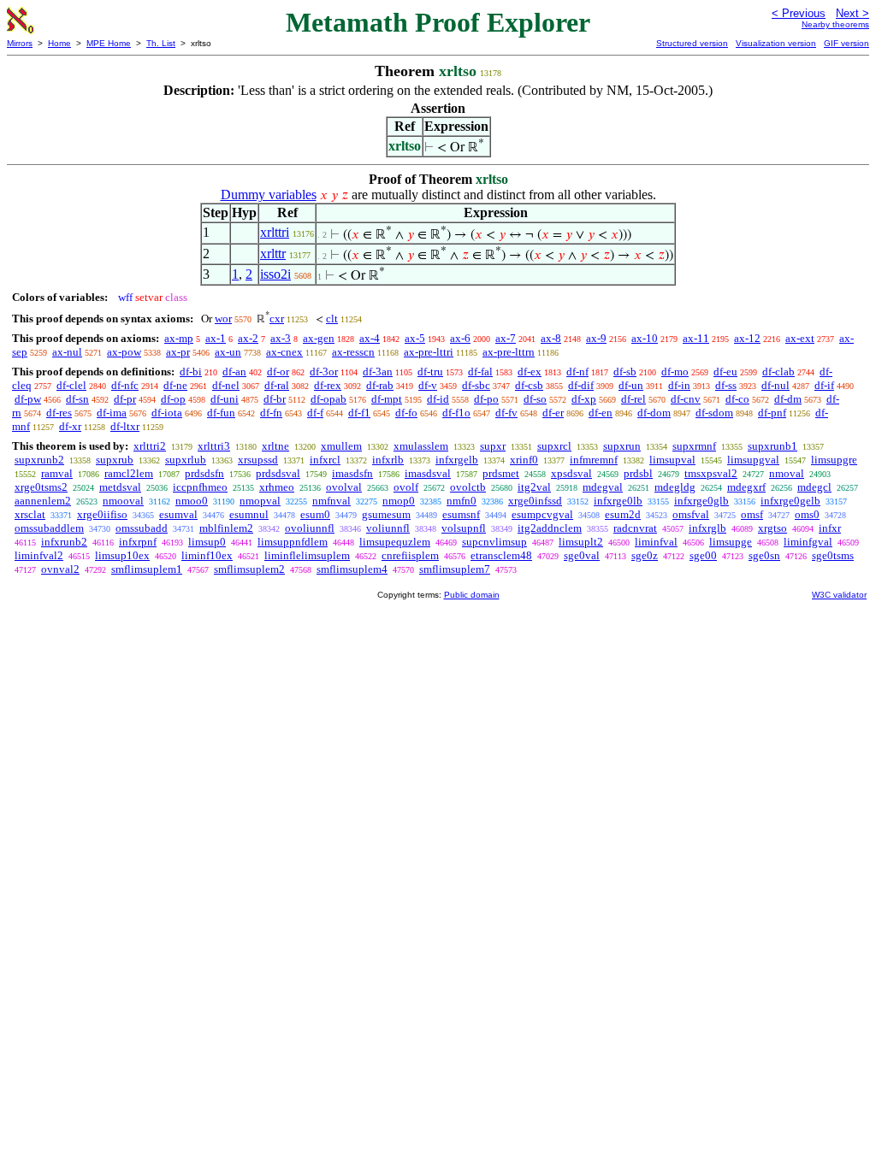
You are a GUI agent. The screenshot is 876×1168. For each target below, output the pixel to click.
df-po (486, 398)
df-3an (378, 371)
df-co (737, 398)
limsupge (730, 541)
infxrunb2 (64, 541)
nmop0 (398, 500)
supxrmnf (694, 445)
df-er (553, 412)
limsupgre (834, 459)
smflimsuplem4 (352, 569)
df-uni (224, 398)
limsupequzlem (394, 541)
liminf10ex (207, 555)
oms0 (807, 514)
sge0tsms (833, 555)
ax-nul (67, 351)
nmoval (786, 473)
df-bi (191, 371)
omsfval (690, 514)
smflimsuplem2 (249, 569)
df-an (234, 371)
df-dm (788, 398)
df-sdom (714, 412)
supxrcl (554, 445)
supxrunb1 (772, 445)
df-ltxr (124, 426)
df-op (173, 398)
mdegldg (674, 487)
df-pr (125, 398)
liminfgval (808, 541)
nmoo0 (191, 500)
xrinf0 (524, 459)
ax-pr (178, 351)
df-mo (675, 371)
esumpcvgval (542, 514)
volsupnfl (463, 528)
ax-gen (318, 338)
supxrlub (185, 459)
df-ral (276, 385)
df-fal (480, 371)
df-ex (530, 371)
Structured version (692, 43)
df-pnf (772, 412)
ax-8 (551, 338)
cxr (276, 318)
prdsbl (638, 473)
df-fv (506, 412)
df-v (427, 385)
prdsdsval (278, 473)
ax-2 (248, 338)
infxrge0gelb (790, 500)
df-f (315, 412)
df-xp (583, 398)
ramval (57, 473)
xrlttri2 (149, 445)
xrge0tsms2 (41, 487)
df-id (438, 398)
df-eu (725, 371)
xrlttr (273, 253)
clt (332, 318)
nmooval (123, 500)
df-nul (775, 385)
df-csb (529, 385)
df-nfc (125, 385)
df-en (601, 412)
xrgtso (772, 528)
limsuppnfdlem (292, 541)
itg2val (534, 487)
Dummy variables (269, 194)
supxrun (622, 445)
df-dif (581, 385)
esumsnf (461, 514)
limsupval (672, 459)
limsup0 (207, 541)
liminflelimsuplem (307, 555)
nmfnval (331, 500)
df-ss (726, 385)
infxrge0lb (618, 500)
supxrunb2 (39, 459)
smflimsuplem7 (454, 569)
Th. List (160, 43)
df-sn (77, 398)
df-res (59, 412)
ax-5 (415, 338)
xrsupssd (258, 459)
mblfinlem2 (226, 528)
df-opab (328, 398)
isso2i (275, 274)
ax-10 (644, 338)
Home (59, 43)
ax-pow (124, 351)
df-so (535, 398)
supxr (493, 445)
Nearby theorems (835, 24)
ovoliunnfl (309, 528)
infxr (830, 528)
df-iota (166, 412)
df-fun (221, 412)
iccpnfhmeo (200, 487)
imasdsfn (352, 473)
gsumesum (386, 514)
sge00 (703, 555)
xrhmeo (276, 487)
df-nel (226, 385)
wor (223, 318)
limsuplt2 (581, 541)
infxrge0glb (701, 500)
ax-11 (696, 338)
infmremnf (594, 459)
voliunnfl (388, 528)
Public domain (472, 594)
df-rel (633, 398)
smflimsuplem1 (146, 569)
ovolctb (468, 487)
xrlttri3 (214, 445)
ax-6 (460, 338)
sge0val (582, 555)
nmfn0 (461, 500)
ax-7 (505, 338)
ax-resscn (353, 351)
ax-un (228, 351)
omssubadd (141, 528)
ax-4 (369, 338)
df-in (679, 385)
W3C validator (839, 594)
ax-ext (799, 338)
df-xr (70, 426)
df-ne (175, 385)
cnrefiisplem (410, 555)
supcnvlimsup (494, 541)
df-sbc (476, 385)
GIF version (846, 43)
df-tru (430, 371)
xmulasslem (421, 445)
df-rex (327, 385)
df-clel (71, 385)
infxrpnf (138, 541)
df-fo (406, 412)
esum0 (315, 514)
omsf (752, 514)
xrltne (275, 445)
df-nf (577, 371)
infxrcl (325, 459)
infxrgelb (456, 459)
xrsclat (30, 514)
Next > (852, 13)
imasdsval (428, 473)
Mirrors (20, 43)
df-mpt (386, 398)
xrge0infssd (535, 500)
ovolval (344, 487)
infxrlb (388, 459)
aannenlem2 (43, 500)
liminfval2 (39, 555)
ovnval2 (60, 569)
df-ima (112, 412)
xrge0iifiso (102, 514)
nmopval (260, 500)
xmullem (341, 445)
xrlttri (274, 232)
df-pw (28, 398)
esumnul (249, 514)
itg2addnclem (550, 528)
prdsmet (500, 473)
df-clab (778, 371)
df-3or (324, 371)
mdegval (603, 487)
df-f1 (359, 412)
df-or (278, 371)
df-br (274, 398)
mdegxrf (746, 487)
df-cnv (686, 398)
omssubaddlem (49, 528)
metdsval (120, 487)
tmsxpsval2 (710, 473)
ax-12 (747, 338)
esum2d (623, 514)
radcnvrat (635, 528)
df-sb (624, 371)
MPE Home (108, 43)
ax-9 (596, 338)
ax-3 (280, 338)
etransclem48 (501, 555)
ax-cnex (284, 351)
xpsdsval (571, 473)
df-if (824, 385)
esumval (178, 514)
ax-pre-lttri (428, 351)
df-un (631, 385)
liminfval (656, 541)
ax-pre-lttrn (508, 351)
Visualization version (776, 43)
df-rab (380, 385)
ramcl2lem (128, 473)
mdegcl (814, 487)
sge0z (644, 555)
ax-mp (178, 338)
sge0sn (764, 555)
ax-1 (215, 338)
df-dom (654, 412)
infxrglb (707, 528)
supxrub (114, 459)
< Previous (799, 13)
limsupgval (753, 459)
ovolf (406, 487)
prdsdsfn (204, 473)
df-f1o (456, 412)
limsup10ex (122, 555)
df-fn (271, 412)
